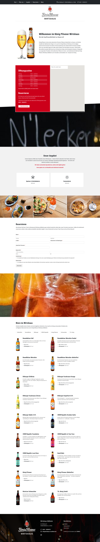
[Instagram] (41, 535)
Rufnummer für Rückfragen (57, 240)
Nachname (52, 238)
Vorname (17, 238)
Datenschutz (19, 260)
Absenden (19, 265)
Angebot (28, 2)
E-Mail (17, 240)
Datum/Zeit (18, 250)
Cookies (65, 524)
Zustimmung (19, 256)
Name (17, 234)
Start (15, 2)
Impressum (66, 528)
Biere (42, 2)
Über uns (21, 2)
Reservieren (36, 2)
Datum (17, 253)
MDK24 (78, 531)
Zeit (50, 253)
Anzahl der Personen (20, 245)
